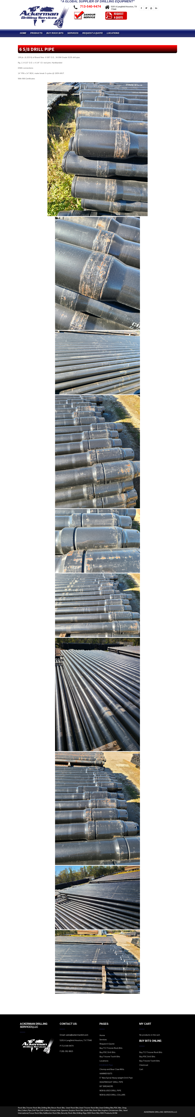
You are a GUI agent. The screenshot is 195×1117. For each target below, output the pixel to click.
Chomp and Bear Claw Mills (111, 1069)
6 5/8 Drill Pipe (106, 1065)
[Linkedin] (156, 8)
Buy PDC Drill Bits (107, 1052)
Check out (143, 1065)
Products (36, 33)
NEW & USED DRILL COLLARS (112, 1094)
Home (23, 33)
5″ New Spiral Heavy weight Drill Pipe (116, 1077)
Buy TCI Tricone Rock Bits (110, 1048)
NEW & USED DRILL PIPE (110, 1090)
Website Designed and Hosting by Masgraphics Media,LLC (42, 1116)
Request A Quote (92, 33)
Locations (113, 33)
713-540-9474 (90, 6)
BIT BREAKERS (106, 1086)
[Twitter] (146, 8)
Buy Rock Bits (54, 33)
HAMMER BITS (105, 1073)
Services (72, 33)
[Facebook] (141, 8)
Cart (141, 1069)
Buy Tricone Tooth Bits (109, 1056)
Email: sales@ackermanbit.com (74, 1034)
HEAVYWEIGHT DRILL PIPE (111, 1082)
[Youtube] (151, 8)
